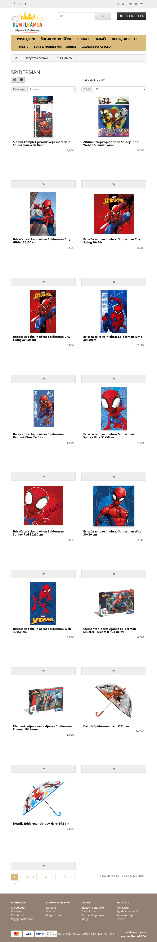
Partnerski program (93, 915)
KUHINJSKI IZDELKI (125, 39)
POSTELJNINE (26, 39)
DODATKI (83, 39)
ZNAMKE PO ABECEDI (97, 46)
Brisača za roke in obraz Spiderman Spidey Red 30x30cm (38, 532)
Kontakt (51, 907)
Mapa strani (54, 915)
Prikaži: (87, 89)
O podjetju (18, 907)
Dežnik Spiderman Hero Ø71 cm (106, 726)
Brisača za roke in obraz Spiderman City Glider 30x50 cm (41, 240)
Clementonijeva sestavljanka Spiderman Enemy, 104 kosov (42, 727)
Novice (121, 919)
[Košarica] (136, 4)
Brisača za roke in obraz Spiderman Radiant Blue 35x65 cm (38, 435)
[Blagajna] (141, 4)
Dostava (16, 911)
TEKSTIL (22, 46)
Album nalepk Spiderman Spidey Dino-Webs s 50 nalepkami (111, 143)
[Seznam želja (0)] (130, 4)
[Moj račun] (124, 4)
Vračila (50, 911)
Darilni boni (88, 911)
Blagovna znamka (37, 58)
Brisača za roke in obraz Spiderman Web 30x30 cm (112, 532)
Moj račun (123, 907)
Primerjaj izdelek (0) (94, 80)
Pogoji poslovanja (22, 919)
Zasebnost (17, 915)
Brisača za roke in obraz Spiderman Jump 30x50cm (112, 338)
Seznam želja (125, 915)
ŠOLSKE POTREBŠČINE (56, 39)
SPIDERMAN (64, 58)
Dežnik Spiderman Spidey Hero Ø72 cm (41, 823)
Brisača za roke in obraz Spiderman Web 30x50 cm (42, 630)
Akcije (85, 919)
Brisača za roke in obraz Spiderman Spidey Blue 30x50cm (108, 435)
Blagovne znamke (92, 907)
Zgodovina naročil (128, 911)
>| (14, 883)
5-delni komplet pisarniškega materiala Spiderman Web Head (41, 143)
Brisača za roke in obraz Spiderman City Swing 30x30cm (112, 240)
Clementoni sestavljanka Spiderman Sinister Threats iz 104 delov (109, 630)
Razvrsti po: (19, 89)
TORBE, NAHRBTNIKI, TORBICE (55, 46)
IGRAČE (101, 39)
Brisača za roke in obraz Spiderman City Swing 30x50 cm (41, 338)
